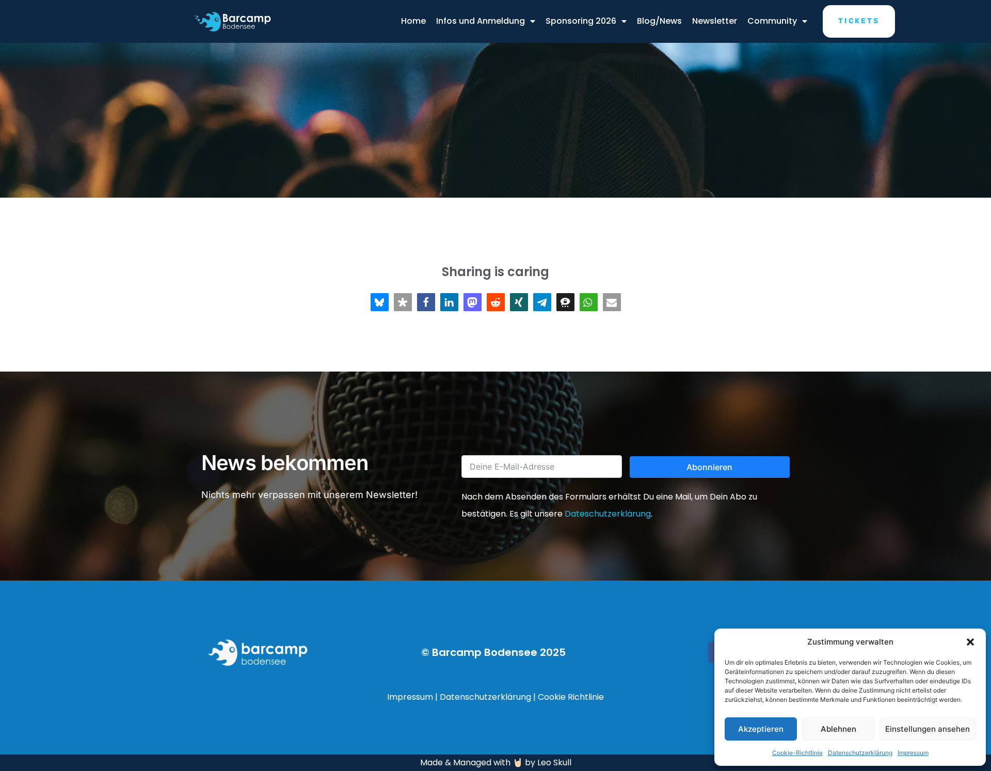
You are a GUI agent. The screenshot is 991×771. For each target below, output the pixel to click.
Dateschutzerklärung (608, 514)
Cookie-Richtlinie (797, 753)
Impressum (913, 753)
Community (772, 21)
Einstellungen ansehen (927, 729)
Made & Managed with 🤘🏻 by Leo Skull (495, 762)
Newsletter (714, 21)
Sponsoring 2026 (581, 21)
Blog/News (659, 21)
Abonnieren (709, 467)
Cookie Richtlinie (571, 697)
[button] (970, 642)
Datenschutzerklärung (860, 753)
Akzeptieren (761, 729)
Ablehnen (838, 729)
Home (413, 21)
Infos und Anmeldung (480, 21)
